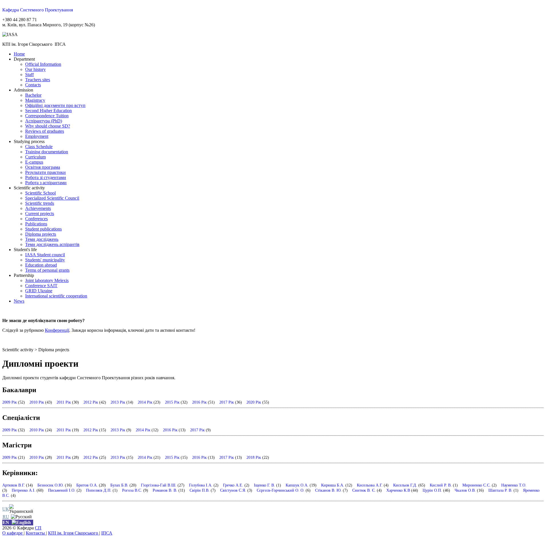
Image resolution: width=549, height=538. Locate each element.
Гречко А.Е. (233, 485)
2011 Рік (64, 402)
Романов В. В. (165, 490)
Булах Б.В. (119, 485)
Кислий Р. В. (441, 485)
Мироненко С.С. (476, 485)
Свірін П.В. (200, 490)
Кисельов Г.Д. (405, 485)
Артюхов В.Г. (13, 485)
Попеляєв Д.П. (99, 490)
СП (38, 527)
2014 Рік (145, 402)
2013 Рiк (118, 402)
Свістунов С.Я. (233, 490)
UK (5, 509)
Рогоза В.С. (132, 490)
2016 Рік (199, 402)
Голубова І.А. (200, 485)
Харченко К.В (398, 490)
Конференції (57, 330)
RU (6, 516)
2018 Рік (253, 457)
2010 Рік (36, 402)
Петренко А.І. (23, 490)
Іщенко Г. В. (264, 485)
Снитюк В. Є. (364, 490)
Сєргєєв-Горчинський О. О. (281, 490)
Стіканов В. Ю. (328, 490)
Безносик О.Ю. (50, 485)
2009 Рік (9, 402)
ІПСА (106, 533)
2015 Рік (172, 402)
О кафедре (13, 533)
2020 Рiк (253, 402)
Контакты (36, 533)
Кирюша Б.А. (332, 485)
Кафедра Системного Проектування (37, 9)
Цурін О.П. (432, 490)
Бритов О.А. (87, 485)
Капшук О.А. (297, 485)
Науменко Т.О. (513, 485)
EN (6, 522)
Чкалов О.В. (465, 490)
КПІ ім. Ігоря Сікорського (73, 533)
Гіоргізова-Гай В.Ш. (158, 485)
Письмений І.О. (61, 490)
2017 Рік (226, 402)
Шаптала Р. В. (500, 490)
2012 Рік (90, 402)
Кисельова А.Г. (370, 485)
